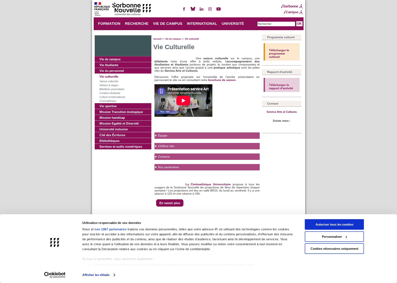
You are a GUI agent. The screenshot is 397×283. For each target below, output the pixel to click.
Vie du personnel (111, 71)
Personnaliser (332, 236)
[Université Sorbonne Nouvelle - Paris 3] (123, 9)
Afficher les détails (96, 275)
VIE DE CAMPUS (167, 23)
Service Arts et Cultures (282, 111)
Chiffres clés (166, 146)
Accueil (157, 39)
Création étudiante (109, 93)
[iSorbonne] (292, 6)
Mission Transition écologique (121, 112)
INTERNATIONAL (202, 23)
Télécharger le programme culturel (279, 53)
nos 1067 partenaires (110, 229)
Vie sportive (108, 106)
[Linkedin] (201, 10)
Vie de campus (110, 59)
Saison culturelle (108, 81)
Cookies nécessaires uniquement (334, 248)
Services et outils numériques (120, 146)
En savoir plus (169, 203)
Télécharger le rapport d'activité (281, 86)
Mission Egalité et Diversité (119, 123)
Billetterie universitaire (111, 89)
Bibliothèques (109, 141)
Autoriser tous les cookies (334, 224)
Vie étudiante (108, 65)
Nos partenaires (168, 167)
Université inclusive (113, 129)
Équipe (162, 135)
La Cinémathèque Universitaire (208, 184)
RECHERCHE (136, 23)
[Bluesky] (192, 10)
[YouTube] (218, 10)
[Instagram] (210, 10)
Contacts (164, 156)
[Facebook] (184, 10)
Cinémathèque (107, 101)
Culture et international (112, 97)
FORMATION (109, 23)
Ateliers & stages (108, 85)
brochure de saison (222, 80)
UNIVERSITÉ (233, 23)
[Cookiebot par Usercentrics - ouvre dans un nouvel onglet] (55, 275)
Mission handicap (112, 117)
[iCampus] (292, 12)
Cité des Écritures (112, 135)
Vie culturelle (108, 76)
